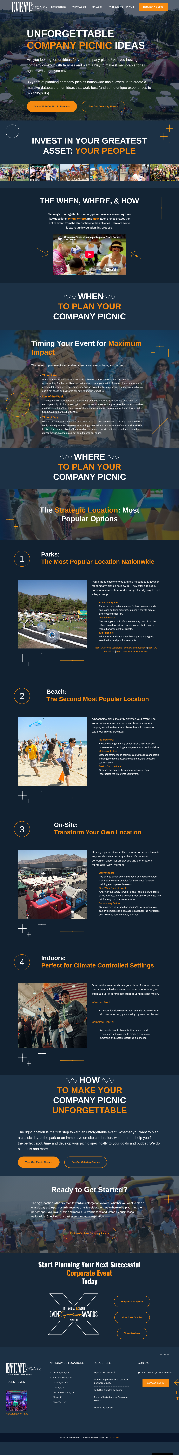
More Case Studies (132, 1317)
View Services (132, 1333)
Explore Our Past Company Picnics (89, 1233)
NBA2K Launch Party (17, 1413)
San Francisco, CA (62, 1377)
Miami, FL (58, 1397)
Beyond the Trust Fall (104, 1372)
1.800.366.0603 (155, 1382)
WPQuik (115, 1437)
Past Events (116, 7)
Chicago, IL (58, 1387)
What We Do (79, 7)
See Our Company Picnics (103, 106)
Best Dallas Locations (135, 647)
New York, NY (60, 1402)
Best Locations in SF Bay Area (132, 651)
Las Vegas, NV (60, 1382)
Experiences (58, 7)
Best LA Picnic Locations (108, 647)
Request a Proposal (132, 1301)
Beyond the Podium (103, 1407)
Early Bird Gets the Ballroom (108, 1390)
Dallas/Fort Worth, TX (63, 1392)
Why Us (130, 7)
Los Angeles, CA (61, 1372)
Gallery (97, 7)
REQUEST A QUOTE (153, 7)
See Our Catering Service (86, 1162)
